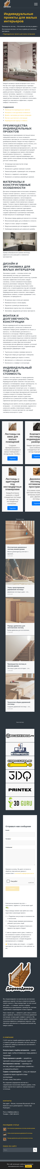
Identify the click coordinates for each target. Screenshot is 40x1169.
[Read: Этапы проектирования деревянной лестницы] (5, 1134)
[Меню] (34, 4)
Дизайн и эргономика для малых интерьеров (18, 115)
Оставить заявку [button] (8, 1079)
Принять (28, 1166)
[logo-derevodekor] (16, 4)
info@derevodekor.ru (13, 1112)
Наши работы (17, 1079)
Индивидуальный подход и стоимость (16, 120)
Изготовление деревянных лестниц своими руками (21, 1128)
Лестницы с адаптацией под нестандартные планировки (12, 484)
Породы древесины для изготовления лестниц (20, 1138)
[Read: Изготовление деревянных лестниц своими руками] (5, 1129)
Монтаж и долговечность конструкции (16, 118)
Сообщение (9, 847)
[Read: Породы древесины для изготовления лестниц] (5, 1139)
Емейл (8, 830)
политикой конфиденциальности (24, 873)
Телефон (8, 839)
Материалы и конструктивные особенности (17, 112)
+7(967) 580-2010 (14, 1114)
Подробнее (12, 458)
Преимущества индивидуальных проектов (17, 110)
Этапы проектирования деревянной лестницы (19, 1133)
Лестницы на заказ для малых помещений (12, 437)
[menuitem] (34, 4)
